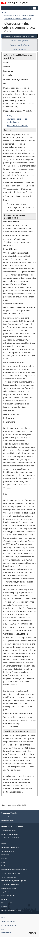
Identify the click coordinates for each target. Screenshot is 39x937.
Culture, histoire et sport (9, 877)
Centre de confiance (7, 821)
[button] (20, 8)
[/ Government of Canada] (14, 3)
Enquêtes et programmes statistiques (17, 19)
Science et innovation (8, 895)
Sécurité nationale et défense (10, 873)
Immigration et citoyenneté (10, 847)
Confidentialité (6, 933)
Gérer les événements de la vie (11, 910)
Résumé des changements (19, 41)
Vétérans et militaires (8, 903)
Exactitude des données (17, 125)
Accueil (3, 12)
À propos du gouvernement (10, 838)
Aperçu (10, 115)
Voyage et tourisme (7, 851)
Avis (2, 929)
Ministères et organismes (9, 834)
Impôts (3, 866)
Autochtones (5, 899)
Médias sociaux (6, 918)
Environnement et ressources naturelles (14, 869)
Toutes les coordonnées (8, 830)
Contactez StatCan (7, 817)
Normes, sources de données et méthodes (19, 16)
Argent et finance (6, 892)
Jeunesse (4, 907)
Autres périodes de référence (19, 45)
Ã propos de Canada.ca (8, 925)
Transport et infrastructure (10, 884)
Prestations (5, 858)
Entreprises (5, 855)
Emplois (3, 844)
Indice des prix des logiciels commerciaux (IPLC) (19, 36)
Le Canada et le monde (8, 888)
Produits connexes (19, 49)
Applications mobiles (8, 921)
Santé (3, 862)
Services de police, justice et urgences (13, 881)
